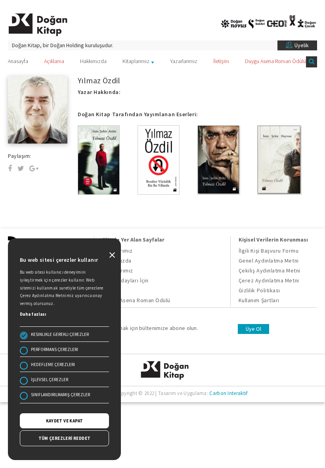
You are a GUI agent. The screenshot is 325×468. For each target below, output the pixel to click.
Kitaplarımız (135, 61)
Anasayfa (18, 61)
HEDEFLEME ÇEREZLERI (53, 364)
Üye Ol (253, 328)
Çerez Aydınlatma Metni (269, 280)
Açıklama (54, 61)
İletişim (221, 61)
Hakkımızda (93, 61)
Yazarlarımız (183, 61)
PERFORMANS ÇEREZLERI (54, 349)
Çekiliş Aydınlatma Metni (269, 270)
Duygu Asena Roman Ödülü (275, 61)
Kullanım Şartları (259, 300)
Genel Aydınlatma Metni (269, 260)
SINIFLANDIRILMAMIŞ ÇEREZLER (60, 394)
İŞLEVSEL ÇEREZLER (49, 379)
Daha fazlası (33, 314)
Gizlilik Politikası (259, 290)
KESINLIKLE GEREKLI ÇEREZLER (60, 334)
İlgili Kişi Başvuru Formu (269, 250)
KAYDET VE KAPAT (64, 421)
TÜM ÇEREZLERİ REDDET (64, 438)
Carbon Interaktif (228, 393)
